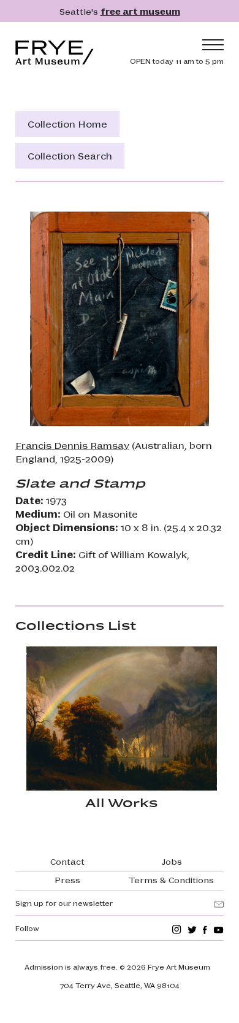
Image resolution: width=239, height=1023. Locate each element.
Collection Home (67, 123)
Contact (67, 861)
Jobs (172, 861)
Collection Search (70, 155)
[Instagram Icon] (176, 929)
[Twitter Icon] (192, 929)
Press (67, 879)
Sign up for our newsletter (64, 902)
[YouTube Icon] (218, 929)
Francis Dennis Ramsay (72, 445)
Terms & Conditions (171, 879)
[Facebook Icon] (205, 929)
